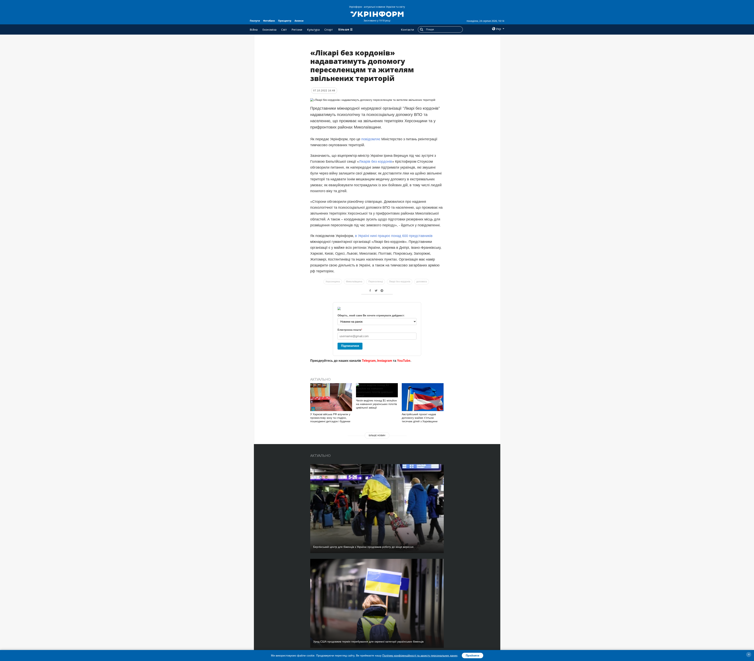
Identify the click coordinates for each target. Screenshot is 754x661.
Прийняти (472, 655)
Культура (313, 29)
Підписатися (350, 345)
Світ (284, 29)
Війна (254, 29)
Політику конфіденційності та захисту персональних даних (420, 655)
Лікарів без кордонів (375, 161)
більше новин (377, 435)
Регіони (297, 29)
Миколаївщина (354, 281)
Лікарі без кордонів (399, 281)
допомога (421, 281)
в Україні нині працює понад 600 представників (394, 236)
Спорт (328, 29)
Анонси (299, 20)
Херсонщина (333, 281)
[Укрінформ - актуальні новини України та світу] (376, 14)
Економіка (270, 29)
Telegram (369, 360)
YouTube (403, 360)
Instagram (384, 360)
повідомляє (370, 139)
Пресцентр (284, 20)
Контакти (407, 29)
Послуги (255, 20)
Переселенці (375, 281)
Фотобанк (269, 20)
